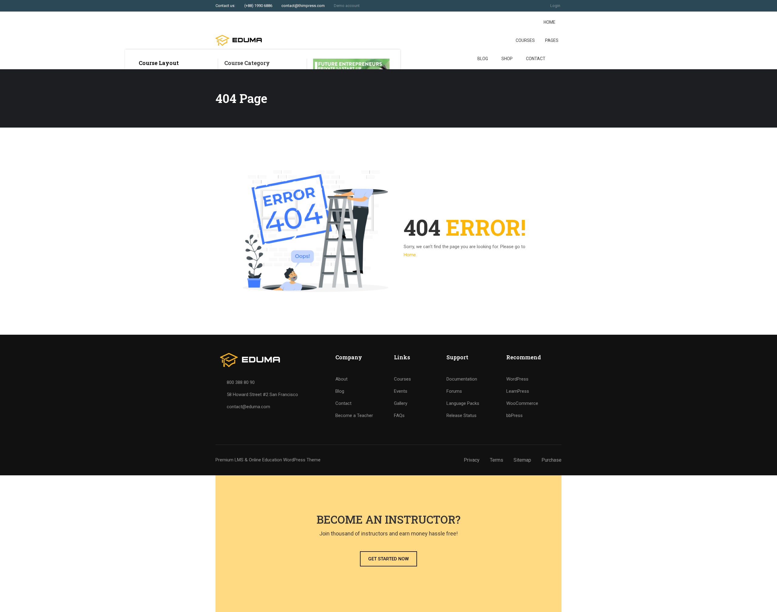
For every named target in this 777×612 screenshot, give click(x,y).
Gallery (400, 403)
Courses (525, 40)
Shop (507, 58)
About (341, 379)
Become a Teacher (354, 415)
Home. (410, 255)
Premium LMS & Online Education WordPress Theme (268, 460)
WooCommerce (522, 403)
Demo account (347, 5)
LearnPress (517, 391)
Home (549, 22)
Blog (482, 58)
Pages (551, 40)
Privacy (472, 460)
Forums (454, 391)
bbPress (514, 415)
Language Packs (462, 403)
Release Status (461, 415)
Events (400, 391)
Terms (496, 460)
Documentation (461, 379)
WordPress (517, 379)
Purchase (551, 460)
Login (555, 5)
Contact (535, 58)
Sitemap (522, 460)
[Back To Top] (765, 601)
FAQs (399, 415)
